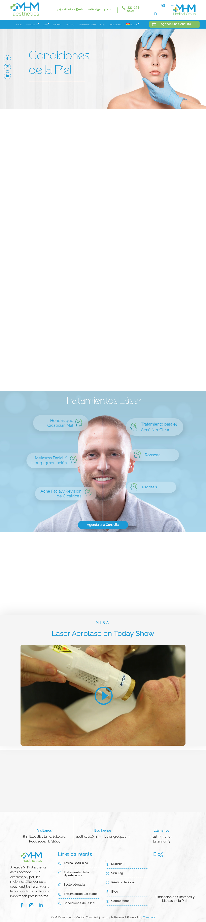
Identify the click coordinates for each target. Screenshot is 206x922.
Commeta (149, 917)
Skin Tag (70, 24)
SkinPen (57, 24)
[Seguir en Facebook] (155, 5)
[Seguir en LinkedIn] (155, 13)
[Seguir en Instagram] (163, 5)
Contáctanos (115, 24)
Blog (102, 24)
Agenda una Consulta (148, 213)
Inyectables (32, 24)
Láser (45, 24)
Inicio (19, 24)
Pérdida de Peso (87, 24)
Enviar (167, 802)
